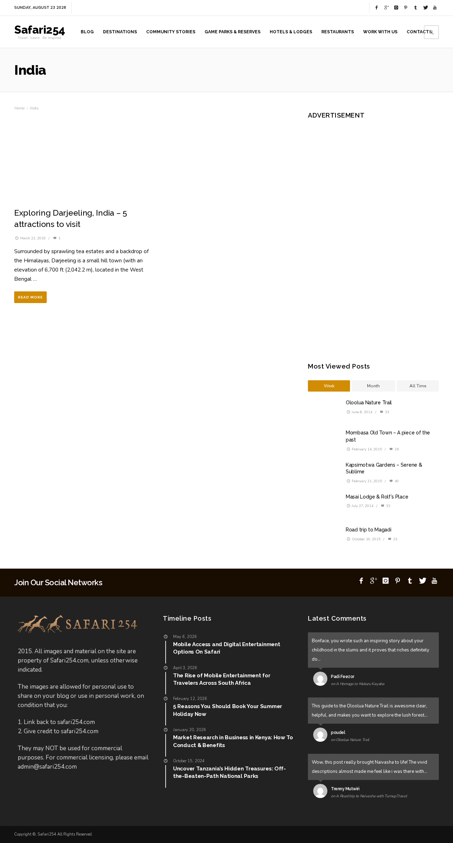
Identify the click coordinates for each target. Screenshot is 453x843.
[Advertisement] (370, 235)
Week (329, 386)
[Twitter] (425, 8)
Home (19, 108)
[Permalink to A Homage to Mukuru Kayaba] (322, 680)
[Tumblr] (415, 8)
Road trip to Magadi (368, 529)
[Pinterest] (406, 8)
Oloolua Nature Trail (369, 402)
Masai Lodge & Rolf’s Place (377, 497)
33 (386, 412)
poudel (338, 732)
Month (373, 386)
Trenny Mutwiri (345, 788)
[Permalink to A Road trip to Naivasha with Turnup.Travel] (322, 792)
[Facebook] (376, 8)
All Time (417, 386)
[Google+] (386, 8)
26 (396, 449)
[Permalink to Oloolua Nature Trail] (322, 736)
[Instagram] (396, 8)
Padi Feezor (342, 676)
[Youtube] (435, 8)
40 (396, 481)
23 (394, 539)
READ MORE (30, 297)
